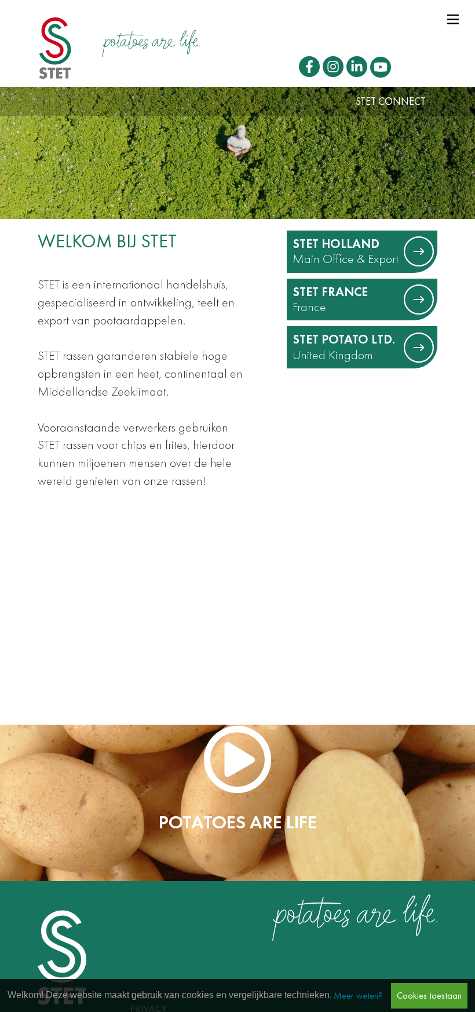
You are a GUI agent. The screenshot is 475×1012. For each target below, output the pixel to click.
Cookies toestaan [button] (429, 995)
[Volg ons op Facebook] (309, 66)
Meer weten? (358, 995)
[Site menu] (453, 17)
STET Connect (391, 101)
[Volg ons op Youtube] (380, 67)
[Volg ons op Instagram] (333, 66)
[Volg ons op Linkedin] (356, 66)
